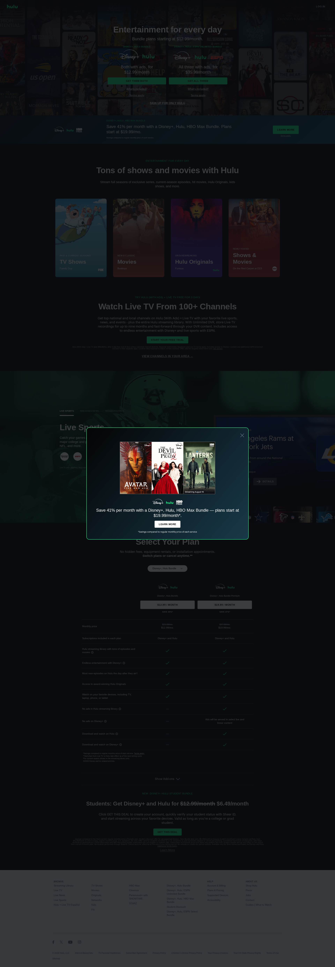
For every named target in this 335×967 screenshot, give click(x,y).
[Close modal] (242, 435)
